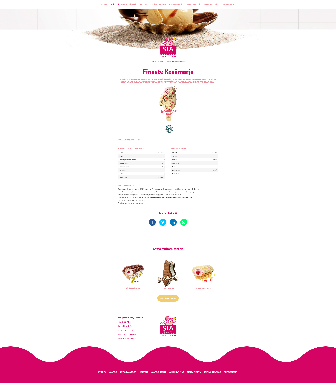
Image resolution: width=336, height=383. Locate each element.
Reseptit (144, 4)
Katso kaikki (168, 298)
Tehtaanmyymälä (211, 4)
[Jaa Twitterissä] (162, 222)
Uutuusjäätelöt (129, 4)
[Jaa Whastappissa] (183, 222)
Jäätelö (115, 4)
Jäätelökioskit (158, 4)
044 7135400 (129, 334)
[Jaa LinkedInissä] (173, 222)
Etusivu (104, 4)
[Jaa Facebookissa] (152, 222)
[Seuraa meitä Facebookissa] (168, 351)
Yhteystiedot (228, 4)
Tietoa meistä (193, 4)
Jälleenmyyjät (176, 4)
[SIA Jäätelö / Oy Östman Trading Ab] (168, 56)
